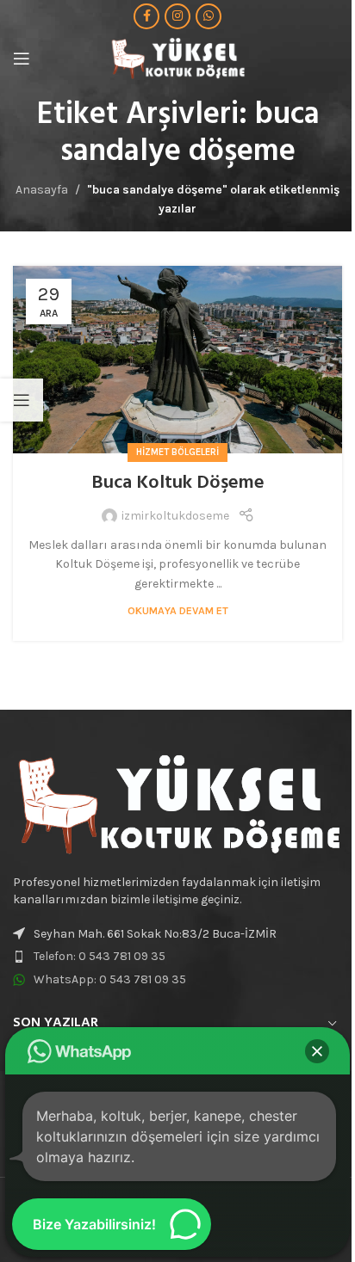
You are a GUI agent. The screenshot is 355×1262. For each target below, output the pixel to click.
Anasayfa (42, 189)
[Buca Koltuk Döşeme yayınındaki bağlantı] (177, 359)
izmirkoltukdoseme (175, 515)
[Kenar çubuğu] (21, 400)
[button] (317, 1051)
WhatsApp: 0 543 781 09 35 (110, 979)
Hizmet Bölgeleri (177, 452)
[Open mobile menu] (21, 58)
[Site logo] (177, 57)
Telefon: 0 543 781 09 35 (99, 956)
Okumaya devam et (178, 610)
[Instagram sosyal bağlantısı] (177, 16)
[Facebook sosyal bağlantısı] (146, 16)
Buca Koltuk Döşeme (178, 483)
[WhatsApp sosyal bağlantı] (208, 16)
